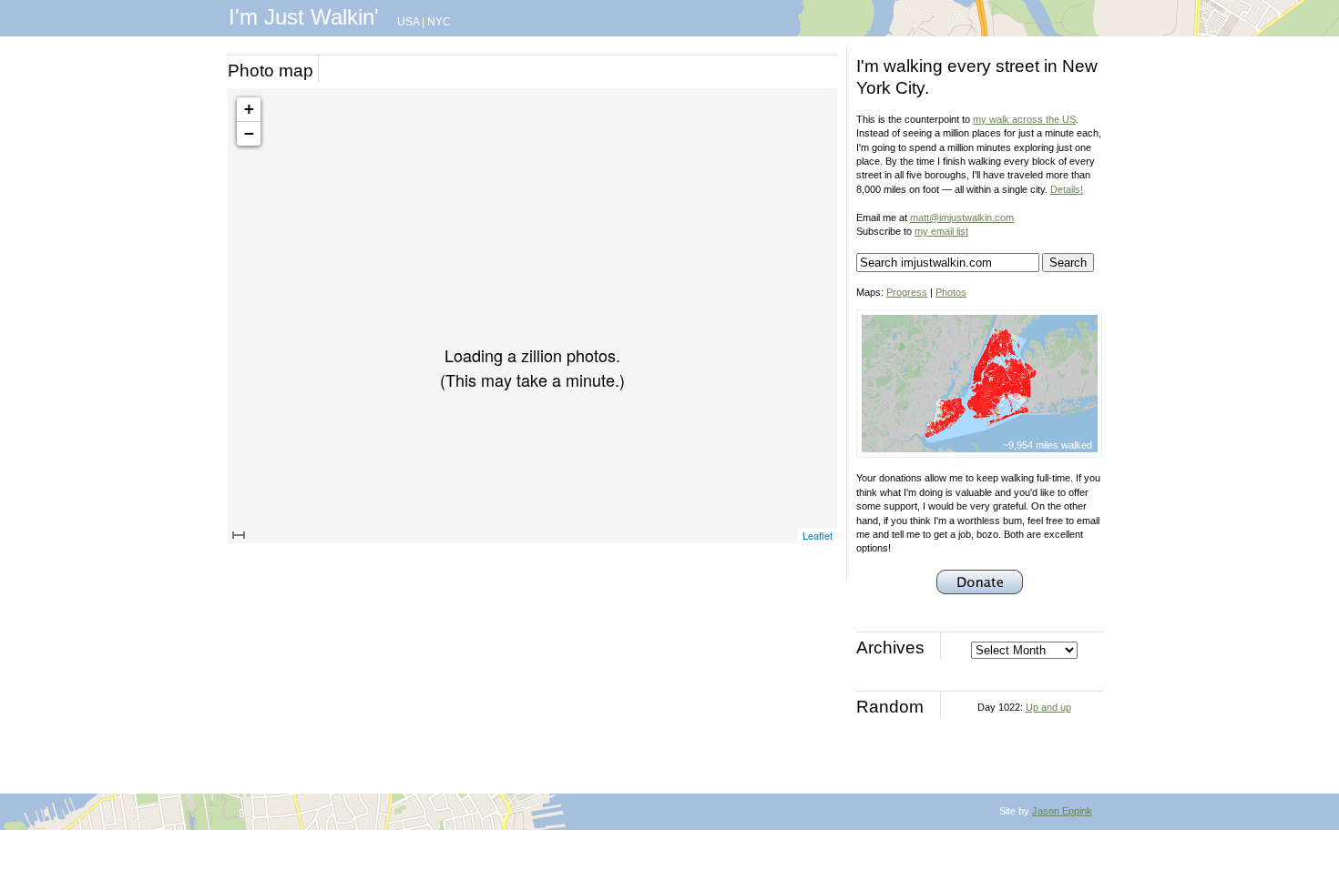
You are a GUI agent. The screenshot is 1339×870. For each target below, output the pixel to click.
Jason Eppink (1062, 810)
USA (408, 21)
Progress (906, 292)
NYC (439, 21)
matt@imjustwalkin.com (962, 217)
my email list (941, 231)
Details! (1066, 189)
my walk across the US (1024, 119)
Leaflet (817, 535)
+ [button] (249, 108)
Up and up (1048, 707)
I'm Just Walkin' (304, 17)
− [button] (249, 133)
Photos (950, 292)
